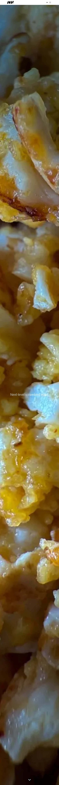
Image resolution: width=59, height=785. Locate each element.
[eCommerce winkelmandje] (47, 2)
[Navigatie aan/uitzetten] (50, 2)
